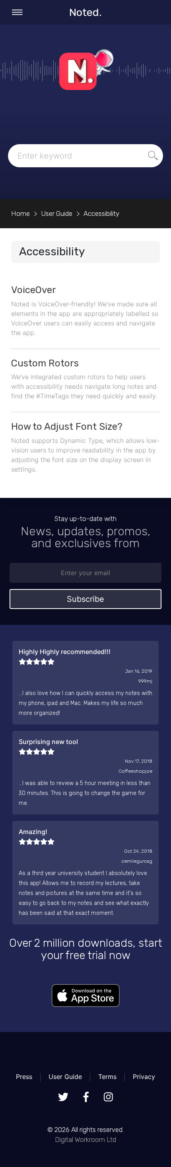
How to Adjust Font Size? (66, 426)
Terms (107, 1077)
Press (24, 1077)
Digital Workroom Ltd (85, 1140)
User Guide (65, 1077)
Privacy (144, 1077)
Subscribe (85, 599)
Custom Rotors (45, 363)
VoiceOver (33, 290)
